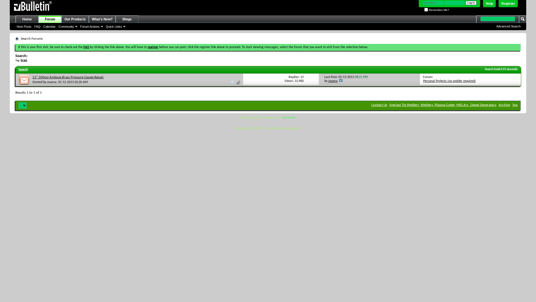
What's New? (102, 19)
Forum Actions (90, 26)
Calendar (49, 26)
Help (489, 4)
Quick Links (114, 26)
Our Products (75, 19)
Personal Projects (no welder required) (449, 81)
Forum (50, 19)
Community (66, 26)
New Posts (24, 26)
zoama (51, 82)
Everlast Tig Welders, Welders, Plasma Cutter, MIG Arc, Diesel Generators (442, 105)
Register (508, 4)
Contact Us (379, 105)
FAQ (37, 26)
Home (27, 19)
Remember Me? (438, 9)
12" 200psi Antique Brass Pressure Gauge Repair (68, 77)
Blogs (127, 19)
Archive (504, 105)
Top (515, 105)
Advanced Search (508, 26)
